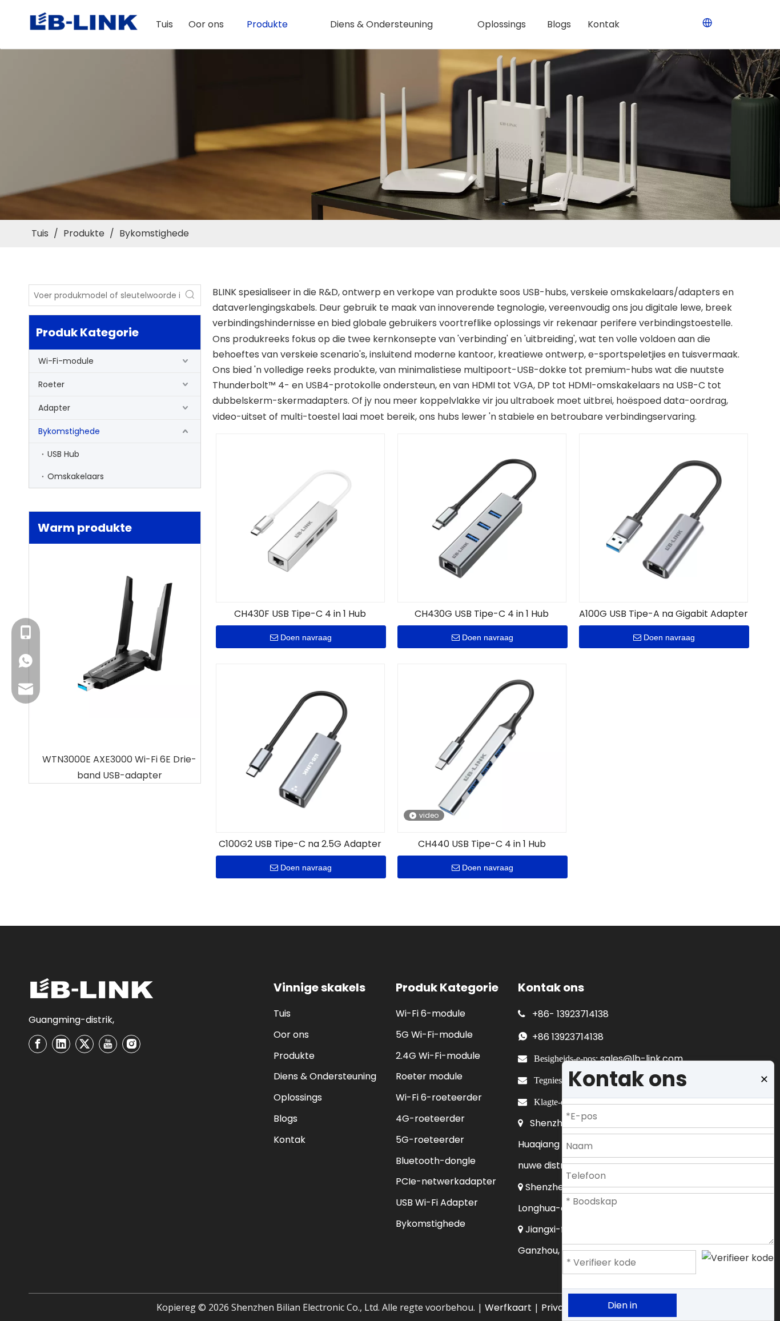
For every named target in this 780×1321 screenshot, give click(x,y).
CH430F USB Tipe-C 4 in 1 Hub (300, 614)
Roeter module (429, 1076)
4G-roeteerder (430, 1118)
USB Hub (63, 454)
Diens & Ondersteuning (325, 1076)
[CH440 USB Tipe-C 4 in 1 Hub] (482, 747)
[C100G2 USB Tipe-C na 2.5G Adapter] (300, 747)
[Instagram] (131, 1044)
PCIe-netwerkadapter (446, 1181)
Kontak (289, 1139)
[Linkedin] (61, 1044)
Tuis (282, 1013)
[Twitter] (84, 1044)
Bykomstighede (69, 431)
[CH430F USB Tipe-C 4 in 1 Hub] (300, 517)
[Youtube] (108, 1044)
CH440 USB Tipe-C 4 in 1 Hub (482, 844)
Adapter (54, 407)
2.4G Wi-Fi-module (438, 1055)
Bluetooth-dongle (436, 1160)
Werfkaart (508, 1307)
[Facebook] (38, 1044)
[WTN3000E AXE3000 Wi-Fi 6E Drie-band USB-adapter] (115, 635)
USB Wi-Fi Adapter (437, 1202)
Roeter (51, 384)
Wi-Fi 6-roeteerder (439, 1097)
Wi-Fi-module (66, 361)
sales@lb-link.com (641, 1058)
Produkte (294, 1055)
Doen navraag (306, 637)
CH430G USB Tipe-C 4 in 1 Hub (482, 614)
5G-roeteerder (430, 1139)
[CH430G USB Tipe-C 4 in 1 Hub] (482, 517)
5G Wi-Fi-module (434, 1034)
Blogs (285, 1118)
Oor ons (291, 1034)
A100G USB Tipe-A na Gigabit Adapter (663, 614)
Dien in (622, 1305)
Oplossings (298, 1097)
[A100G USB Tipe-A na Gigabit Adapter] (663, 517)
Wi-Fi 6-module (430, 1013)
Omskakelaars (75, 476)
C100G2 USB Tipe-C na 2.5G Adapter (300, 844)
